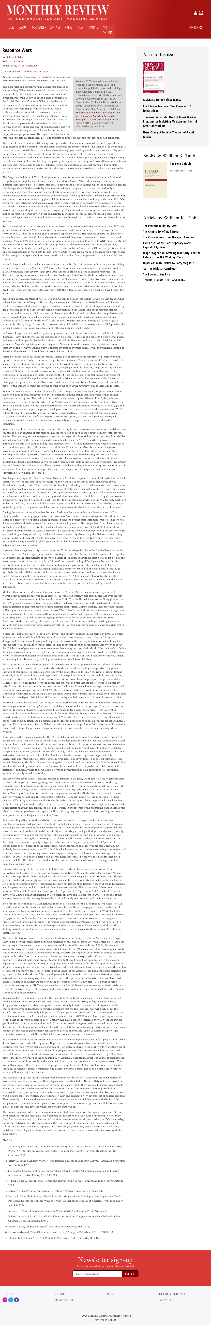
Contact (54, 27)
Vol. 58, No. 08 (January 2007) (25, 65)
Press (68, 27)
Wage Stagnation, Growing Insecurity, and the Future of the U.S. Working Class (172, 255)
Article (37, 71)
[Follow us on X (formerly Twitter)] (10, 1299)
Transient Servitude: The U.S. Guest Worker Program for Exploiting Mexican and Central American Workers (170, 121)
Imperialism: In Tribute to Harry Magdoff (168, 263)
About (23, 27)
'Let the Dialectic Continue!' (160, 269)
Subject (6, 61)
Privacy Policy (165, 1300)
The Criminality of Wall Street (161, 231)
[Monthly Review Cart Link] (201, 13)
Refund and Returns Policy (172, 1294)
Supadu (112, 1320)
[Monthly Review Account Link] (195, 13)
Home (10, 27)
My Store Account (65, 1300)
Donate (93, 27)
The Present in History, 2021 (160, 226)
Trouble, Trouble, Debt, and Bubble (164, 280)
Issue (45, 71)
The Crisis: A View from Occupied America (168, 237)
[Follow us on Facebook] (16, 1299)
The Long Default (180, 164)
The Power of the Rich (156, 274)
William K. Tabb (14, 57)
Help (80, 27)
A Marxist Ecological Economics (162, 100)
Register (60, 1294)
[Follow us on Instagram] (4, 1299)
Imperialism (18, 61)
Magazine (38, 27)
